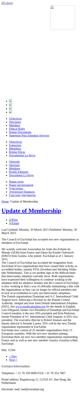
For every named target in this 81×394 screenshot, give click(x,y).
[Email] (14, 223)
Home (5, 201)
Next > (13, 359)
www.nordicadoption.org (30, 306)
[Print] (13, 219)
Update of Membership (31, 210)
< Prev (13, 356)
